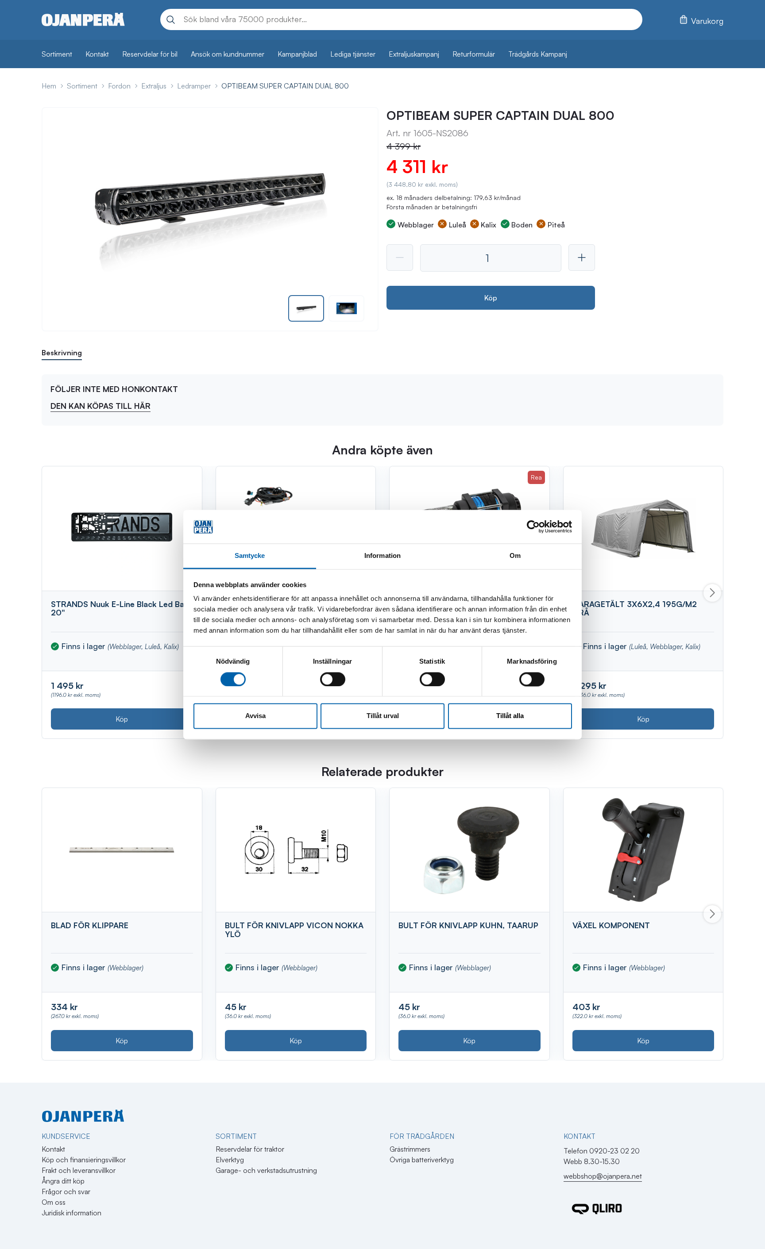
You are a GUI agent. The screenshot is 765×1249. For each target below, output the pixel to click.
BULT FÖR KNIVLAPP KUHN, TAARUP (468, 925)
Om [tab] (515, 556)
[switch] (332, 679)
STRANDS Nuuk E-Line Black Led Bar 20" (119, 608)
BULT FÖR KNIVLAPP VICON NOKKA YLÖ (294, 929)
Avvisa (255, 716)
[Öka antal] (581, 257)
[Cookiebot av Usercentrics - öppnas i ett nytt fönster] (533, 526)
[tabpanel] (382, 400)
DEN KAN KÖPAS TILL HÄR (100, 406)
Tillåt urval (383, 716)
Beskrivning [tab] (62, 352)
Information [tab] (382, 556)
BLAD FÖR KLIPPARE (89, 925)
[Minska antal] (399, 257)
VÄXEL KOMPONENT (611, 925)
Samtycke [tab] (250, 556)
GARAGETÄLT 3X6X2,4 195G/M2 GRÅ (634, 608)
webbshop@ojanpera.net (603, 1176)
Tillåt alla (510, 716)
